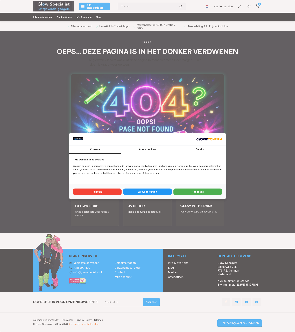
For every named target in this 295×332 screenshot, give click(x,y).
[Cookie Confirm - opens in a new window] (209, 139)
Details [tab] (200, 149)
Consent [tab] (95, 149)
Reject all (97, 191)
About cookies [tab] (147, 149)
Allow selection (147, 191)
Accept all (198, 191)
